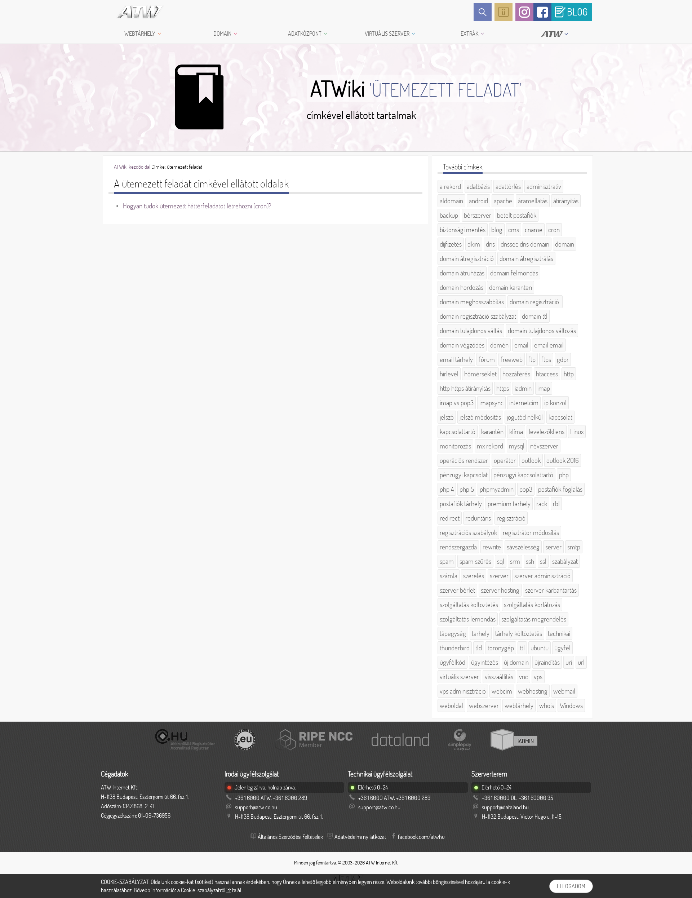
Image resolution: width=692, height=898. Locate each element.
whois (546, 705)
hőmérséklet (480, 374)
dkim (473, 244)
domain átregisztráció (467, 258)
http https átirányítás (465, 388)
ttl (522, 647)
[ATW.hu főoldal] (133, 12)
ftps (546, 359)
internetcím (523, 402)
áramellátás (532, 200)
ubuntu (540, 647)
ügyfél (562, 647)
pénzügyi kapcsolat (464, 474)
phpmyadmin (497, 489)
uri (568, 662)
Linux (577, 431)
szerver (499, 575)
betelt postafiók (516, 215)
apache (503, 200)
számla (448, 575)
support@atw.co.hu (256, 807)
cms (513, 229)
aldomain (451, 200)
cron (554, 229)
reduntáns (478, 518)
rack (541, 503)
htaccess (547, 374)
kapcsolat (560, 417)
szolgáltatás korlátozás (532, 604)
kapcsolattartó (457, 431)
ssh (530, 561)
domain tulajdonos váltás (471, 330)
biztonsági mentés (462, 229)
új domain (516, 662)
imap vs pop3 (457, 402)
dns (490, 244)
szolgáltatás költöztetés (469, 604)
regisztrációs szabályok (468, 532)
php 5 (467, 489)
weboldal (451, 705)
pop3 (525, 489)
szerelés (473, 575)
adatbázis (478, 186)
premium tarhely (509, 503)
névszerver (544, 446)
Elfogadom (571, 886)
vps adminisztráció (463, 691)
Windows (571, 705)
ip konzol (555, 402)
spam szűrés (475, 561)
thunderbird (455, 647)
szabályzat (565, 561)
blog (496, 229)
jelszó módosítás (480, 417)
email (521, 345)
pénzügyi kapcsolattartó (523, 474)
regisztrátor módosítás (531, 532)
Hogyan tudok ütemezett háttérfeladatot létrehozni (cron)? (197, 206)
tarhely (480, 633)
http (569, 374)
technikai (559, 633)
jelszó (447, 417)
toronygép (501, 647)
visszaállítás (499, 676)
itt (228, 890)
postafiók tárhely (461, 503)
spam (447, 561)
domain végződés (462, 345)
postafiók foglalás (560, 489)
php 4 (447, 489)
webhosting (532, 691)
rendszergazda (458, 547)
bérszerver (477, 215)
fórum (487, 359)
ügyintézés (484, 662)
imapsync (491, 402)
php (564, 474)
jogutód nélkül (525, 417)
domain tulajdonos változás (542, 330)
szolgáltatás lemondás (468, 619)
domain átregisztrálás (526, 258)
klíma (516, 431)
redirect (450, 518)
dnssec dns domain (525, 244)
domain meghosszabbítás (472, 301)
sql (500, 561)
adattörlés (508, 186)
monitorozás (455, 446)
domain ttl (534, 316)
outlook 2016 (562, 460)
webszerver (484, 705)
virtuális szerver (459, 676)
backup (449, 215)
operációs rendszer (464, 460)
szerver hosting (500, 590)
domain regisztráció (535, 301)
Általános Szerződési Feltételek (290, 836)
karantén (492, 431)
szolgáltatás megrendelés (533, 619)
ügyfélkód (452, 662)
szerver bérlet (457, 590)
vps (538, 676)
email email (549, 345)
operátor (505, 460)
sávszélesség (523, 547)
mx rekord (490, 446)
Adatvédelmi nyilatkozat (360, 836)
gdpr (563, 359)
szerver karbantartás (551, 590)
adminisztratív (544, 186)
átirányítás (565, 200)
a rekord (450, 186)
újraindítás (547, 662)
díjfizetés (451, 244)
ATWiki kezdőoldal (132, 166)
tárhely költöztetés (518, 633)
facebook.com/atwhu (421, 836)
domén (499, 345)
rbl (556, 503)
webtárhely (519, 705)
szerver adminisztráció (542, 575)
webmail (564, 691)
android (478, 200)
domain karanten (510, 287)
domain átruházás (462, 273)
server (553, 547)
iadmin (523, 388)
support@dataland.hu (505, 807)
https (502, 388)
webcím (502, 691)
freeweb (512, 359)
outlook (531, 460)
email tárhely (456, 359)
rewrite (492, 547)
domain (564, 244)
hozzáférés (516, 374)
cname (533, 229)
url (581, 662)
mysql (516, 446)
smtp (573, 547)
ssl (543, 561)
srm (515, 561)
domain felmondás (514, 273)
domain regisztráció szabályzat (478, 316)
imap (543, 388)
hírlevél (449, 374)
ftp (532, 359)
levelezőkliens (546, 431)
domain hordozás (461, 287)
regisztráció (511, 518)
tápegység (453, 633)
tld (478, 647)
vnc (523, 676)
